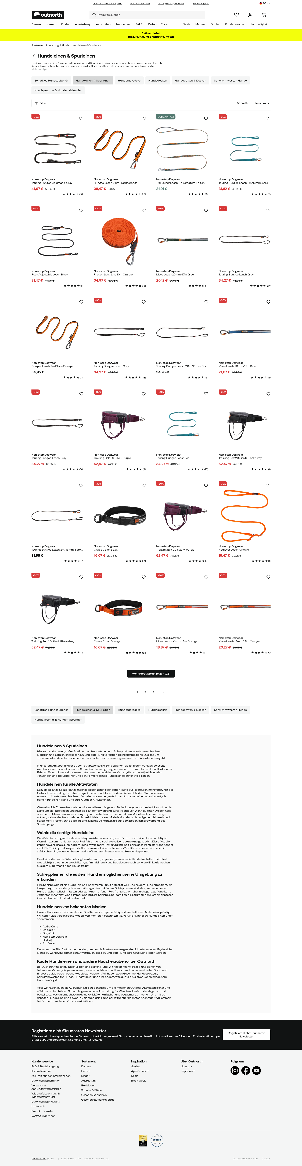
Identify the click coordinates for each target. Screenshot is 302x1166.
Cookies (266, 1158)
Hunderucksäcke (129, 80)
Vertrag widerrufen (43, 1115)
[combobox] (147, 15)
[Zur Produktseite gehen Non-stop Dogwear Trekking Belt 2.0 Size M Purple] (182, 516)
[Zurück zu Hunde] (34, 55)
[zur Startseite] (47, 15)
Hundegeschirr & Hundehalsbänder (58, 90)
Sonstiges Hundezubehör (51, 80)
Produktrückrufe (42, 1110)
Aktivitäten (103, 24)
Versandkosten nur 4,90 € (107, 3)
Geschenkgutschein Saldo (97, 1099)
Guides (215, 24)
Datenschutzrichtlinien (45, 1080)
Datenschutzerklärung (45, 1101)
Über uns (187, 1066)
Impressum (188, 1071)
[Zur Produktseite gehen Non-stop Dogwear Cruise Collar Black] (120, 516)
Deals (186, 24)
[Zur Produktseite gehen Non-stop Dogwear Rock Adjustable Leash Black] (57, 241)
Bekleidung (88, 1085)
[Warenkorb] (263, 15)
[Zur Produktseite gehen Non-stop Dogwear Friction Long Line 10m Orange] (120, 241)
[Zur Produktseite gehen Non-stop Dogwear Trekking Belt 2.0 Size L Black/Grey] (57, 607)
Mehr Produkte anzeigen (151, 673)
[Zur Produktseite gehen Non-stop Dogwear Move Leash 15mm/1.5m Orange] (245, 607)
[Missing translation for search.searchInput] (92, 15)
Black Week (138, 1080)
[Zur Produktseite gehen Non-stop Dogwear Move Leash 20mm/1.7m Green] (182, 241)
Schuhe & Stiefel (91, 1089)
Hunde (65, 45)
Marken (200, 24)
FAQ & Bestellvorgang (45, 1066)
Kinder (65, 24)
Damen (36, 24)
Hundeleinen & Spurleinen (93, 80)
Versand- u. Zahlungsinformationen (46, 1087)
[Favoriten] (236, 15)
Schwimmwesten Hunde (230, 80)
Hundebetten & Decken (190, 80)
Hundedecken (157, 80)
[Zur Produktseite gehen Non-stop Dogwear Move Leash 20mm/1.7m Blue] (245, 332)
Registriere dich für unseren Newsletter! (246, 1034)
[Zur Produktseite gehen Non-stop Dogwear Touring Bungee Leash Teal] (182, 424)
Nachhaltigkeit (201, 3)
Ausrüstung (82, 24)
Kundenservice (234, 24)
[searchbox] (150, 15)
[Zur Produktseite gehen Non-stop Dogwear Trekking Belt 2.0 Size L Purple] (120, 424)
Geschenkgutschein (94, 1094)
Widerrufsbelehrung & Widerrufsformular (45, 1095)
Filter (43, 103)
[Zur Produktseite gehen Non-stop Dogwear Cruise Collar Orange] (120, 607)
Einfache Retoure (140, 3)
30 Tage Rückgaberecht (171, 3)
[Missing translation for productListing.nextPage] (163, 692)
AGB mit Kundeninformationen (51, 1075)
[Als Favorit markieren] (81, 119)
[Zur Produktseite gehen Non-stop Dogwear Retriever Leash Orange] (245, 516)
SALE (139, 24)
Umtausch (38, 1106)
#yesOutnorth (140, 1071)
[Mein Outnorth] (250, 15)
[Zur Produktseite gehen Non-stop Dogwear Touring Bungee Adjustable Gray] (57, 149)
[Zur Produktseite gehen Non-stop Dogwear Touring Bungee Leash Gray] (245, 241)
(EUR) (42, 1158)
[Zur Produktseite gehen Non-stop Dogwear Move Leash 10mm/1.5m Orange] (182, 607)
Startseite (36, 45)
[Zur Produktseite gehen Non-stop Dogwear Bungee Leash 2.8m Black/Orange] (120, 149)
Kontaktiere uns (41, 1071)
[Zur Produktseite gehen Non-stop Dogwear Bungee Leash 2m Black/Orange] (57, 332)
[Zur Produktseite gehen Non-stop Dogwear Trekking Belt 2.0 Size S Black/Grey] (245, 424)
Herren (50, 24)
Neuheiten (123, 24)
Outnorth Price (157, 24)
